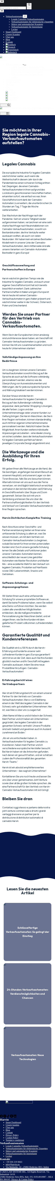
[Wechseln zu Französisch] (30, 97)
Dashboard (16, 1122)
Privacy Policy (12, 1135)
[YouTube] (12, 1116)
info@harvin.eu (13, 1164)
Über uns (10, 84)
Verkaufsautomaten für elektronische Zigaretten (32, 69)
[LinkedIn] (15, 1116)
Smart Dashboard (13, 79)
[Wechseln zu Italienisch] (30, 100)
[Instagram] (5, 1116)
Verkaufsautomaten (14, 64)
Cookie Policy (12, 1137)
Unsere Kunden (13, 82)
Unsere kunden (12, 1125)
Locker (14, 77)
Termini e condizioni (15, 1140)
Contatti (9, 1132)
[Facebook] (1, 1116)
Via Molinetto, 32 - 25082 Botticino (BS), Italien (27, 1167)
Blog (8, 87)
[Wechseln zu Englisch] (30, 92)
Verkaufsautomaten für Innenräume (27, 74)
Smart (8, 1122)
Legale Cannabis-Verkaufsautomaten (27, 67)
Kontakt (9, 90)
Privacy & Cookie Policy (22, 1179)
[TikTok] (8, 1116)
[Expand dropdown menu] (25, 65)
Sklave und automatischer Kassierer (27, 72)
